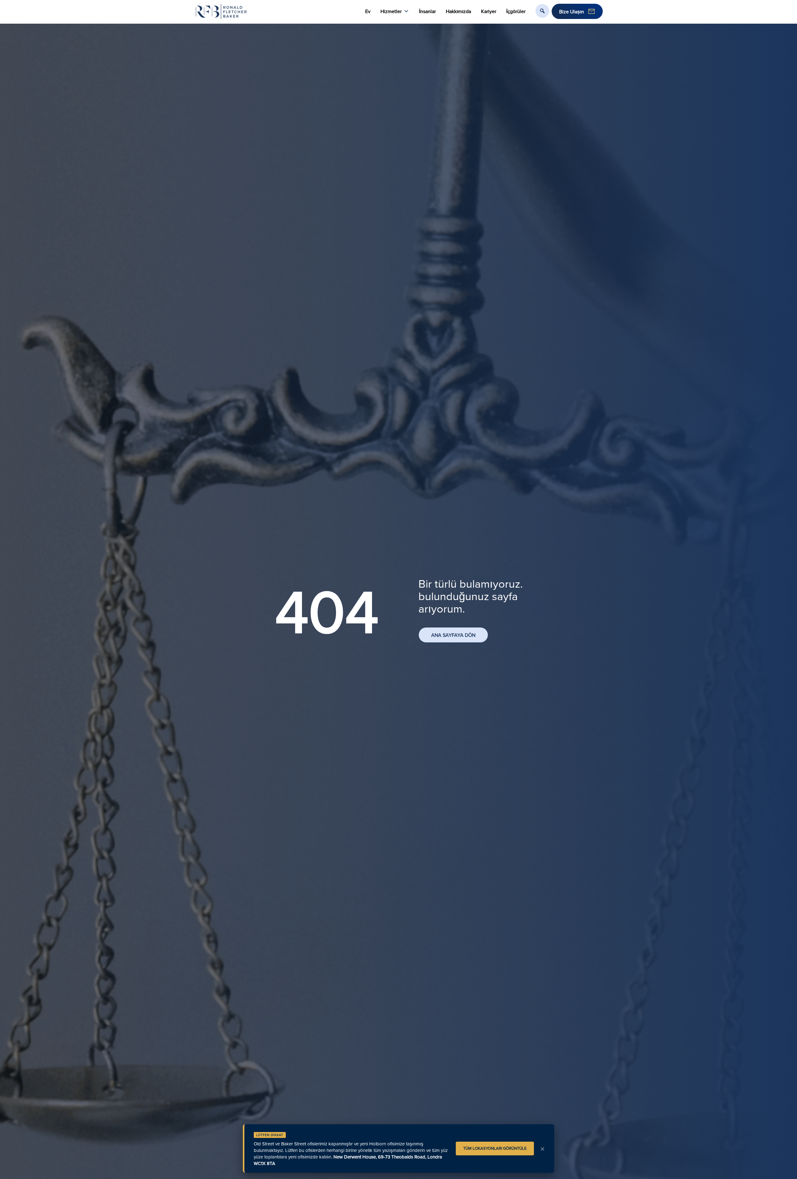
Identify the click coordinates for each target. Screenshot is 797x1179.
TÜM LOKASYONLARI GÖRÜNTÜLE (494, 1148)
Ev (367, 11)
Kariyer (488, 11)
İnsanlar (427, 11)
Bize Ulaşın (571, 11)
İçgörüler (516, 11)
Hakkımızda (458, 11)
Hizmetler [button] (391, 11)
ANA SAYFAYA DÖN (453, 635)
